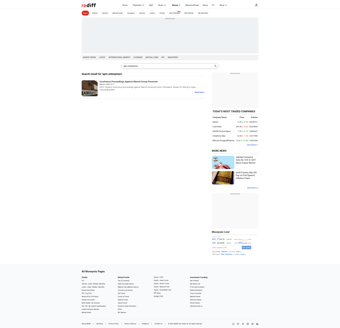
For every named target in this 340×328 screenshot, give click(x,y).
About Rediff (86, 324)
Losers (152, 13)
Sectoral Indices (195, 300)
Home (125, 5)
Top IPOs (88, 293)
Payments (137, 5)
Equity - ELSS (158, 277)
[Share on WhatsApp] (233, 324)
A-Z (83, 281)
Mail (151, 5)
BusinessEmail (192, 5)
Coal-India (216, 126)
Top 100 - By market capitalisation (94, 306)
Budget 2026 (158, 296)
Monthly (102, 284)
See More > (252, 145)
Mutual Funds (117, 13)
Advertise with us (196, 306)
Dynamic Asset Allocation (127, 306)
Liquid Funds (122, 303)
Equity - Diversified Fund (162, 290)
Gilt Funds (121, 293)
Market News (89, 57)
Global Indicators (196, 290)
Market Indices (195, 297)
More (222, 5)
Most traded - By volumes (91, 303)
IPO (162, 57)
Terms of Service (130, 324)
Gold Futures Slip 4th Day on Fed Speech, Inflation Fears (246, 175)
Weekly (95, 284)
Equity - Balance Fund (161, 287)
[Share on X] (238, 324)
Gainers (142, 13)
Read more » (200, 92)
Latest (102, 57)
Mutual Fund (152, 57)
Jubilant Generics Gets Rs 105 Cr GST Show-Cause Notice (246, 160)
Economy (138, 57)
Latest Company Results (90, 309)
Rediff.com (178, 324)
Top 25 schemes (123, 281)
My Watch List (195, 284)
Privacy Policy (114, 324)
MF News (157, 293)
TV (213, 5)
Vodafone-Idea (218, 136)
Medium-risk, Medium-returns (128, 287)
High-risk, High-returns (126, 284)
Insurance (131, 13)
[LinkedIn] (257, 324)
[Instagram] (248, 324)
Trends (162, 13)
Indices (95, 13)
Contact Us (158, 324)
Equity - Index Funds (161, 280)
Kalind (215, 122)
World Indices (195, 303)
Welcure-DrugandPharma (223, 140)
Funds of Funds (123, 297)
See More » (252, 188)
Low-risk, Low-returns (125, 290)
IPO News (94, 297)
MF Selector (122, 312)
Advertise (99, 324)
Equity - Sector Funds (161, 284)
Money (175, 5)
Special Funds (123, 300)
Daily (90, 284)
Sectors (105, 13)
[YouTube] (252, 324)
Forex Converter (195, 293)
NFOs (120, 309)
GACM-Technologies (221, 131)
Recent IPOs (86, 297)
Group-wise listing (88, 290)
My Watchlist (203, 13)
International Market (119, 57)
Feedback (145, 324)
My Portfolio (189, 13)
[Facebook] (243, 324)
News (160, 5)
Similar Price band (88, 300)
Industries (173, 57)
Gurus (205, 5)
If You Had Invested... (197, 287)
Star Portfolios (174, 13)
